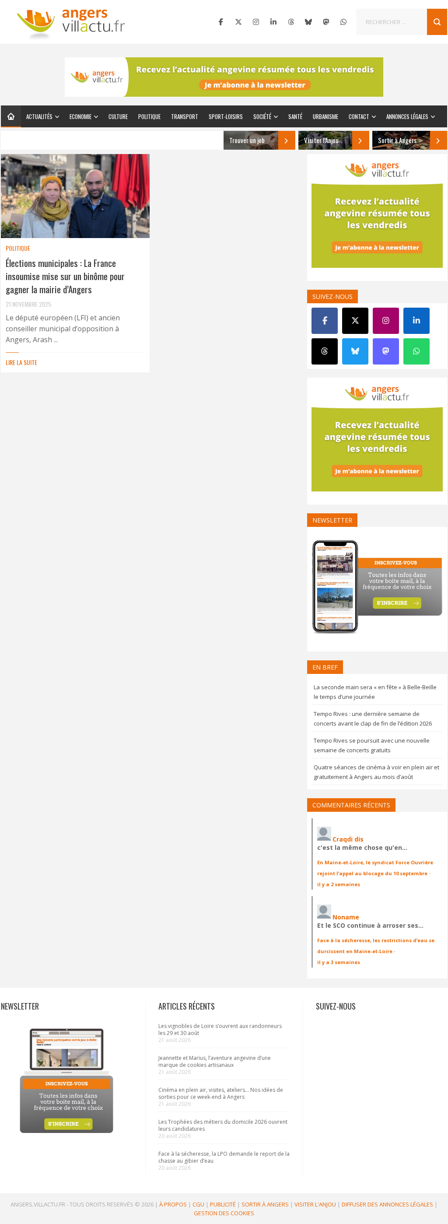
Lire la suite (21, 362)
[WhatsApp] (343, 22)
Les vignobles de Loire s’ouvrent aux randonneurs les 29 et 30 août (220, 1029)
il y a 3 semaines (338, 962)
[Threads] (291, 22)
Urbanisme (325, 116)
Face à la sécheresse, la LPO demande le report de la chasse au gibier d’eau (224, 1157)
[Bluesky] (308, 22)
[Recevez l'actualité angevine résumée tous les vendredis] (224, 77)
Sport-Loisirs (226, 116)
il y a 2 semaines (338, 884)
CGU (198, 1204)
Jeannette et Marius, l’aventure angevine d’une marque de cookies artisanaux (214, 1061)
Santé (295, 116)
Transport (184, 116)
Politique (149, 116)
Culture (118, 116)
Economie (80, 116)
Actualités (39, 116)
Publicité (223, 1204)
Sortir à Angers (265, 1204)
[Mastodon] (326, 22)
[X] (238, 22)
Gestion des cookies (224, 1213)
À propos (173, 1204)
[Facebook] (221, 22)
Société (262, 116)
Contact (359, 116)
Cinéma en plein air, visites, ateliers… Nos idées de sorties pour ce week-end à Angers (220, 1093)
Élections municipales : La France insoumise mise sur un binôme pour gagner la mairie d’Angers (65, 276)
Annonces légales (407, 116)
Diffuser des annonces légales (387, 1204)
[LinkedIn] (273, 22)
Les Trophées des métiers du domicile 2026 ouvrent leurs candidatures (222, 1125)
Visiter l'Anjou (315, 1204)
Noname (345, 917)
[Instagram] (256, 22)
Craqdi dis (348, 839)
